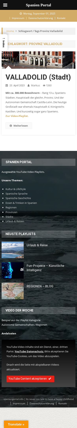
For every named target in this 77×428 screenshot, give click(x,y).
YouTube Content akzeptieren (27, 378)
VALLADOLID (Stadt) (38, 77)
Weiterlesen (20, 125)
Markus (35, 85)
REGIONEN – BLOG (40, 286)
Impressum (18, 18)
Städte (9, 216)
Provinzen (11, 212)
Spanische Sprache (16, 193)
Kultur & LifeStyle (16, 189)
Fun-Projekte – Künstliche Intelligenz (45, 268)
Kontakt (61, 18)
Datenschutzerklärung (40, 18)
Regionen (11, 207)
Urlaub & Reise (37, 245)
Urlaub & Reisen (15, 221)
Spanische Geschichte (18, 198)
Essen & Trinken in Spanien (21, 203)
